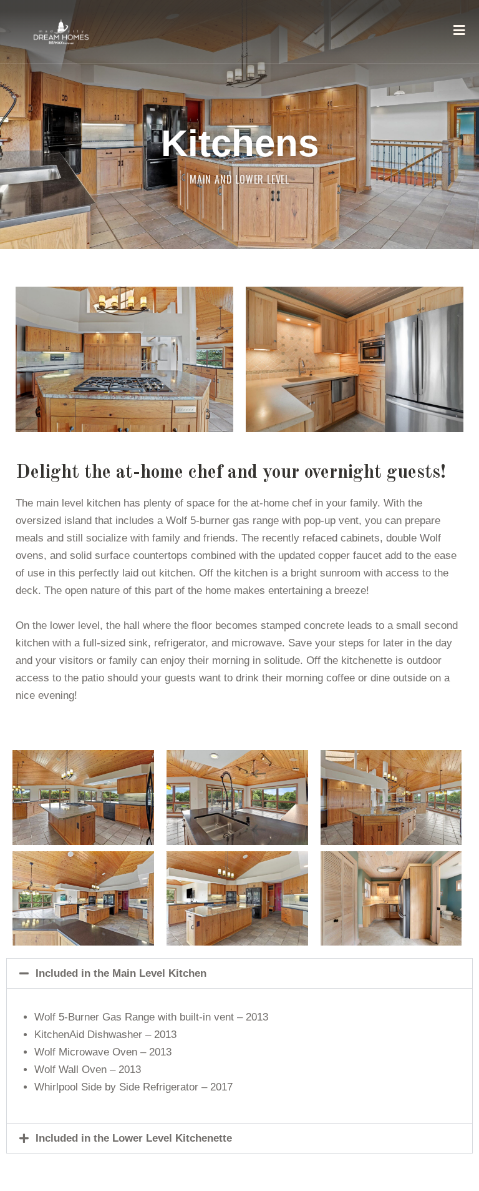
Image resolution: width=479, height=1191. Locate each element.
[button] (239, 973)
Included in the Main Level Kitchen (121, 973)
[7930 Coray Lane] (61, 31)
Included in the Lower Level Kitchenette (134, 1138)
